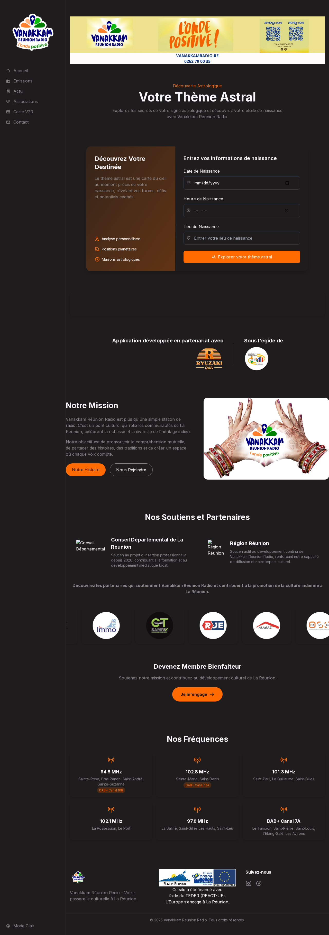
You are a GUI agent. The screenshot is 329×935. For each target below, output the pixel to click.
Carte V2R (23, 111)
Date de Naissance (202, 171)
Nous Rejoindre (131, 469)
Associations (25, 101)
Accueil (20, 70)
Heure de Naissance (203, 198)
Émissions (22, 80)
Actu (18, 91)
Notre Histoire (85, 469)
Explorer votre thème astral (245, 256)
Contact (21, 122)
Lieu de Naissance (201, 226)
